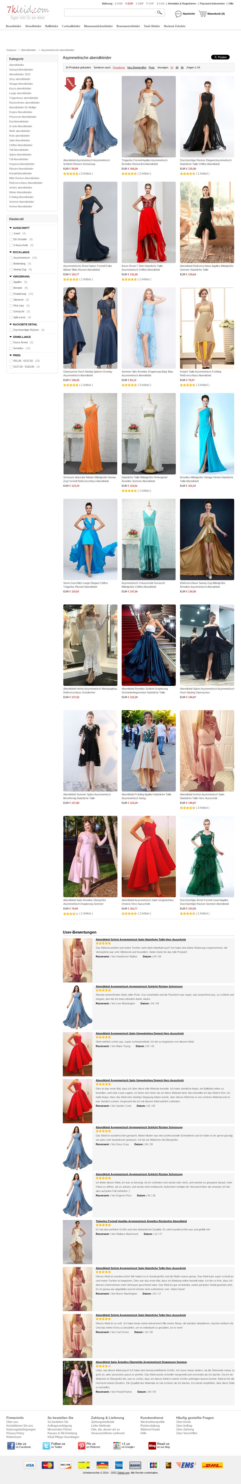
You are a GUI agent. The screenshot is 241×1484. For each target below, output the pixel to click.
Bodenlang (22, 263)
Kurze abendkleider (20, 88)
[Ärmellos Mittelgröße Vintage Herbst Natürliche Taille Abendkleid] (207, 434)
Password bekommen (212, 3)
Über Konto (183, 1422)
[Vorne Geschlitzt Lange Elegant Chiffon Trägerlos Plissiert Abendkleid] (90, 540)
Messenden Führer (60, 1429)
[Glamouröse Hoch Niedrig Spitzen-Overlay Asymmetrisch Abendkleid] (90, 328)
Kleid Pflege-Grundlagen (63, 1437)
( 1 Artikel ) (202, 173)
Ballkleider (51, 26)
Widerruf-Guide (150, 1429)
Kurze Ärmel (23, 342)
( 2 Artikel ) (144, 173)
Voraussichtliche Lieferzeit (108, 1433)
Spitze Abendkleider (20, 154)
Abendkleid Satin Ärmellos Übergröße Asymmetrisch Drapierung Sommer (141, 1362)
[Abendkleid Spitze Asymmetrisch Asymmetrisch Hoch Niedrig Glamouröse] (207, 645)
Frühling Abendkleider (21, 197)
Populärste (119, 67)
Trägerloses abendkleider (23, 97)
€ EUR (129, 3)
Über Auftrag (184, 1425)
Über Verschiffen (186, 1433)
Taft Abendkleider (19, 149)
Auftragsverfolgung (60, 1425)
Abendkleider (33, 26)
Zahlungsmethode (102, 1422)
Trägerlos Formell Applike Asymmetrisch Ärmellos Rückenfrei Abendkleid (141, 1221)
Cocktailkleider (71, 26)
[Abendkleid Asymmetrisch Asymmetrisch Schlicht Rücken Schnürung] (90, 117)
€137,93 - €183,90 (26, 366)
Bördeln (20, 287)
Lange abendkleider (20, 93)
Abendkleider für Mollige (22, 107)
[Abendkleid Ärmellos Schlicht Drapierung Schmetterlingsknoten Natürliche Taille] (149, 645)
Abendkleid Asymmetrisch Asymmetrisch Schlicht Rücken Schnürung (139, 986)
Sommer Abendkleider (21, 201)
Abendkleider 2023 (19, 74)
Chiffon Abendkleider (20, 145)
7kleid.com (123, 1472)
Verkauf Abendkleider (21, 69)
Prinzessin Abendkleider (22, 116)
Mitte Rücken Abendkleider (24, 178)
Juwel (19, 233)
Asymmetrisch (25, 257)
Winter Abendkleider (20, 192)
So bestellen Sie (58, 1422)
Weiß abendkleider (19, 131)
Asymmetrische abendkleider (57, 50)
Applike (20, 282)
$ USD (119, 3)
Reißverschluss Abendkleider (26, 182)
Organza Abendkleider (22, 164)
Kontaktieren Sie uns (19, 1425)
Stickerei (21, 299)
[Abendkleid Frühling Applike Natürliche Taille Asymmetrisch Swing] (149, 751)
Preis (152, 67)
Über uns (12, 1422)
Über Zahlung (185, 1429)
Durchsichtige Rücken (28, 329)
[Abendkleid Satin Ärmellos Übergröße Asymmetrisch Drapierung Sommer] (90, 857)
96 (182, 67)
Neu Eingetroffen (136, 67)
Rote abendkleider (19, 135)
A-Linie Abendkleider (20, 126)
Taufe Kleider (152, 26)
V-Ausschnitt (23, 245)
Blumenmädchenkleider (98, 26)
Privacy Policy (15, 1433)
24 (171, 67)
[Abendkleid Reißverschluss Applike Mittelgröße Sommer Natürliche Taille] (207, 223)
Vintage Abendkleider (21, 83)
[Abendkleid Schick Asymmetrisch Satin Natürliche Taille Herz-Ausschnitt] (207, 751)
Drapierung (23, 293)
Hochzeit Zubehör (174, 26)
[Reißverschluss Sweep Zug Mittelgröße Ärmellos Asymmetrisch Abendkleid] (207, 540)
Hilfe (231, 3)
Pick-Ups (21, 305)
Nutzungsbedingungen (21, 1429)
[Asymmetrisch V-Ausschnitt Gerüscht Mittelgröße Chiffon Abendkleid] (149, 540)
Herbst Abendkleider (20, 206)
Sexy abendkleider (19, 79)
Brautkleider (13, 26)
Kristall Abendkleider (20, 173)
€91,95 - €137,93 (26, 360)
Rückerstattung (150, 1425)
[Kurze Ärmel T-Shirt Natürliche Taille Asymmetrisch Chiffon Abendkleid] (149, 223)
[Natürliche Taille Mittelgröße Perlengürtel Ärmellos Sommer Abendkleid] (149, 434)
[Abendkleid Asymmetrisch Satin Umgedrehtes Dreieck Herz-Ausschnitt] (149, 857)
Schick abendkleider (20, 187)
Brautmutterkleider (128, 26)
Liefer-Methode (101, 1425)
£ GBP (140, 3)
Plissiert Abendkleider (21, 168)
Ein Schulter (23, 239)
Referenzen (13, 1437)
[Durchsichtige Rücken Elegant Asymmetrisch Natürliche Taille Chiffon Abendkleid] (207, 117)
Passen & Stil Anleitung (62, 1433)
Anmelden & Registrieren (182, 3)
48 (177, 67)
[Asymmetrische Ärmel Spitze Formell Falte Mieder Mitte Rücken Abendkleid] (90, 223)
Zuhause (11, 50)
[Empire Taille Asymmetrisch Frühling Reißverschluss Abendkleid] (207, 328)
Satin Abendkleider (19, 140)
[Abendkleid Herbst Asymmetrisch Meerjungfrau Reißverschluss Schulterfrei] (90, 645)
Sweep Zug (22, 269)
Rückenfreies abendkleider (24, 102)
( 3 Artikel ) (86, 173)
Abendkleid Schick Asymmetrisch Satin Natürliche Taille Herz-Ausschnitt (141, 939)
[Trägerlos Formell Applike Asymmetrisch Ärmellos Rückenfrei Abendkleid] (149, 117)
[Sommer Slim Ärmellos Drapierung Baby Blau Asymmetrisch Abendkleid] (149, 328)
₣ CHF (150, 3)
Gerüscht (21, 311)
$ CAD (161, 3)
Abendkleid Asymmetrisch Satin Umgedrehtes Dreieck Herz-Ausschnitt (140, 1033)
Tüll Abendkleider (18, 159)
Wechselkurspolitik (153, 1422)
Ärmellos (21, 348)
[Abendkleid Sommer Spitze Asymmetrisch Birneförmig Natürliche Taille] (90, 751)
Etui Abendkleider (19, 121)
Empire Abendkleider (20, 112)
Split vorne (22, 317)
